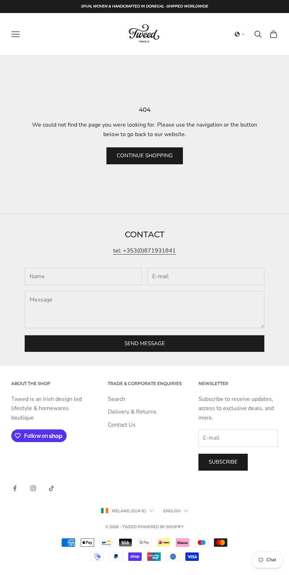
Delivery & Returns (132, 412)
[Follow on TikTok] (51, 488)
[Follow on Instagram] (33, 488)
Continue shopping (145, 155)
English (172, 510)
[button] (240, 34)
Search (116, 399)
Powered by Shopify (161, 526)
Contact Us (122, 425)
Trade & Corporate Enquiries (145, 383)
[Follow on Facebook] (14, 488)
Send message (144, 343)
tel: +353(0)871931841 (144, 251)
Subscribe (223, 461)
